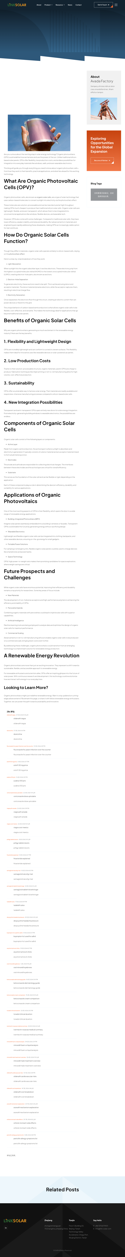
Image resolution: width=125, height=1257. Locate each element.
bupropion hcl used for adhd (15, 933)
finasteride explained (12, 855)
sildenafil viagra (11, 715)
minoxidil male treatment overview (16, 1057)
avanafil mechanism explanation (16, 1104)
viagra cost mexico (12, 824)
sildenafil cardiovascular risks (15, 1073)
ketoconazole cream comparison (16, 995)
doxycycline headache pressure (15, 917)
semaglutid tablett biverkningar (15, 886)
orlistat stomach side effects (15, 1119)
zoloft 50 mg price (12, 761)
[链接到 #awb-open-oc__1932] (116, 5)
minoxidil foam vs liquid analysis (15, 1041)
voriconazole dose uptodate (15, 792)
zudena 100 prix (11, 777)
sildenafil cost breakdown (14, 1088)
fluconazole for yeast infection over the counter (20, 746)
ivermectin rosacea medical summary (17, 1026)
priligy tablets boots (12, 839)
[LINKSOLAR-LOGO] (17, 4)
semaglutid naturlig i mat (14, 870)
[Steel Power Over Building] (104, 98)
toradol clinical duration (13, 1010)
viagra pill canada (12, 808)
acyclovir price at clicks (13, 948)
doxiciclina (10, 730)
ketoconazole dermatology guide (16, 979)
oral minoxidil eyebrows (13, 964)
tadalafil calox (11, 901)
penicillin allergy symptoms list (15, 1135)
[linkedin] (6, 1228)
